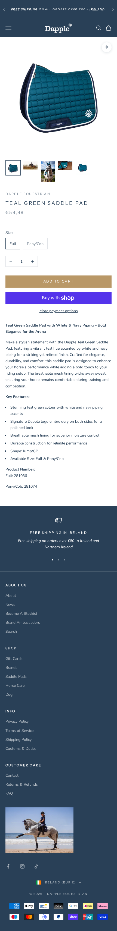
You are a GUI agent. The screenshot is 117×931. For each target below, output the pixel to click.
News (10, 604)
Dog (9, 694)
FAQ (9, 793)
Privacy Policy (17, 721)
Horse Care (14, 685)
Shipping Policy (18, 739)
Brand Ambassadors (22, 622)
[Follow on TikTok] (36, 866)
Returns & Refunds (21, 784)
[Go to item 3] (48, 171)
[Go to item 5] (82, 167)
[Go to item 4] (65, 165)
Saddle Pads (16, 676)
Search (11, 631)
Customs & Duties (20, 748)
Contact (12, 775)
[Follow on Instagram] (22, 866)
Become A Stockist (21, 613)
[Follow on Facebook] (8, 866)
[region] (58, 533)
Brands (11, 667)
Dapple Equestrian (27, 194)
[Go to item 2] (30, 165)
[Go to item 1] (13, 167)
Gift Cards (14, 658)
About (10, 595)
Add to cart (58, 281)
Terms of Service (19, 730)
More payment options (58, 311)
